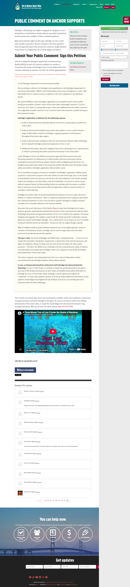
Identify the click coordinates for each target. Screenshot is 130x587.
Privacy (65, 582)
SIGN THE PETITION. (65, 306)
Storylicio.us (63, 584)
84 (45, 500)
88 (56, 500)
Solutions (76, 4)
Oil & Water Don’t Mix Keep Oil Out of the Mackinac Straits (28, 6)
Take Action (66, 4)
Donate (106, 7)
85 (48, 500)
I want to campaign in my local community (112, 74)
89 (59, 500)
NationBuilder (73, 584)
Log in (113, 7)
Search (98, 7)
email (37, 584)
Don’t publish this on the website (113, 70)
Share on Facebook (26, 370)
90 (61, 500)
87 (53, 500)
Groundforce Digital (51, 584)
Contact (71, 582)
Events (107, 4)
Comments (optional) (107, 60)
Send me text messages (122, 49)
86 (50, 500)
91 (64, 500)
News (101, 4)
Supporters (93, 4)
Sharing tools (115, 85)
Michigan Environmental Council (53, 582)
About (84, 4)
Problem (57, 4)
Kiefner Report (52, 208)
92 (67, 500)
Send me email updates (108, 49)
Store (113, 4)
